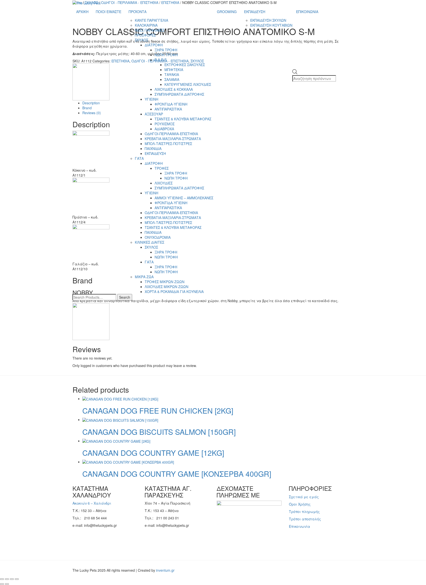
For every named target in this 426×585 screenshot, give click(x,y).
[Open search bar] (294, 66)
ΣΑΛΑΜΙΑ (171, 79)
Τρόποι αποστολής (305, 518)
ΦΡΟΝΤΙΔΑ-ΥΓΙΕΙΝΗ (171, 104)
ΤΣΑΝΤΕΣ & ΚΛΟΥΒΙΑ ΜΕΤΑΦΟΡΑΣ (183, 118)
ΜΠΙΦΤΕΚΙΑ (173, 69)
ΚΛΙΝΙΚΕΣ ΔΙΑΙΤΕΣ (149, 242)
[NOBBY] (90, 321)
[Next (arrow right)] (7, 584)
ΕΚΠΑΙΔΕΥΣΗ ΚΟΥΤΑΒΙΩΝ (271, 25)
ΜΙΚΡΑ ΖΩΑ (144, 276)
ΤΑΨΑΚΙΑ (171, 74)
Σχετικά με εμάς (304, 496)
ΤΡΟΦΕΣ (162, 168)
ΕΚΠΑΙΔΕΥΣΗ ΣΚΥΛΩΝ (268, 20)
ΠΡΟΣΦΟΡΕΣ (145, 35)
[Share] (12, 579)
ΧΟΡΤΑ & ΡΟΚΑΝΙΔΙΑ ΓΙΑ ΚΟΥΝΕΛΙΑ (174, 291)
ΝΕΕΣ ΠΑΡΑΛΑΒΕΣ (149, 30)
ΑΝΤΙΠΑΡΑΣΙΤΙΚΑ (168, 109)
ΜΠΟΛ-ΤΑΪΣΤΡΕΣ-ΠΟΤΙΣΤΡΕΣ (168, 143)
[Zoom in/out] (2, 579)
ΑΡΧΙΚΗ (82, 11)
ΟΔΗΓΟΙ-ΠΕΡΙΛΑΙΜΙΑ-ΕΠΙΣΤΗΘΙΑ (171, 133)
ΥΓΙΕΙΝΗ (151, 99)
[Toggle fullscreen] (7, 579)
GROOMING (227, 11)
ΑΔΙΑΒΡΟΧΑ (164, 128)
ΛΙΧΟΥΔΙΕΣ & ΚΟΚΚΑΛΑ (174, 89)
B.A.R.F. (161, 59)
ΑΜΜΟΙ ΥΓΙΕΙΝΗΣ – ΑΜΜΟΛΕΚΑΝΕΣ (184, 197)
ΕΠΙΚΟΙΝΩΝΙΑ (307, 11)
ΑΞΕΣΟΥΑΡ (154, 113)
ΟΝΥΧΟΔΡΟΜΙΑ (158, 237)
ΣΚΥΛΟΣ (141, 39)
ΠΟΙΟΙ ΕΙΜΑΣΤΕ (108, 11)
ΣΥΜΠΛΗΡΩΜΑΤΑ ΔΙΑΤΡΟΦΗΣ (179, 94)
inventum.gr (165, 570)
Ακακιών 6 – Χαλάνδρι (91, 503)
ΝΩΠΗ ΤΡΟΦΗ (166, 54)
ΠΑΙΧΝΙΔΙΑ (153, 148)
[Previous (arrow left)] (2, 584)
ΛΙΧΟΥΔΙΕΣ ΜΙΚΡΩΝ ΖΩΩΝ (166, 286)
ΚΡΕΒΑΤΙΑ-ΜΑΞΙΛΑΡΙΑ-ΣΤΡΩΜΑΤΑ (173, 138)
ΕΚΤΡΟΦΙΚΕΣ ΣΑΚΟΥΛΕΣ (184, 64)
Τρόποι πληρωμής (304, 511)
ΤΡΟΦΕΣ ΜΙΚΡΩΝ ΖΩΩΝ (164, 281)
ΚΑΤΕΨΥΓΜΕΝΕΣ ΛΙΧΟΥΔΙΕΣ (187, 84)
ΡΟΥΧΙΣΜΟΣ (165, 123)
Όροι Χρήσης (300, 504)
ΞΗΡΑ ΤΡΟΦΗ (166, 49)
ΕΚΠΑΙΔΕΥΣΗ (155, 153)
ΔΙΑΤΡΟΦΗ (154, 44)
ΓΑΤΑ (139, 158)
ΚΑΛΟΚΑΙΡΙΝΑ (146, 25)
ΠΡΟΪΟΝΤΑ (137, 11)
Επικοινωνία (299, 526)
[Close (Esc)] (17, 579)
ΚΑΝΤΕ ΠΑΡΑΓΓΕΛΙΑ (151, 20)
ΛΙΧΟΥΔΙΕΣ (164, 183)
